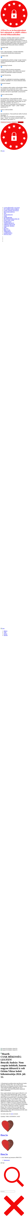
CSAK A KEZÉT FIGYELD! (11, 210)
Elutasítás (14, 122)
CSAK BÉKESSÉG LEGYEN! (12, 207)
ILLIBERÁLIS (7, 221)
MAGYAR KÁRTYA (9, 212)
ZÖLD (5, 634)
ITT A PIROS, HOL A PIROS (11, 209)
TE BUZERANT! (8, 214)
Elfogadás (20, 122)
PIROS (5, 631)
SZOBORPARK (8, 217)
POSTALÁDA (7, 234)
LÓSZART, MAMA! (9, 226)
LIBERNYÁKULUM (9, 224)
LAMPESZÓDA (8, 233)
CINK (5, 216)
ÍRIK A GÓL (7, 230)
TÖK (5, 632)
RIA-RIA (6, 228)
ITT (12, 1114)
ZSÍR (5, 227)
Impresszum (7, 1160)
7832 (5, 213)
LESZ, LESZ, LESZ (9, 220)
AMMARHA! (7, 231)
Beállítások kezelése (6, 122)
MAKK (6, 635)
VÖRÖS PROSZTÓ (9, 223)
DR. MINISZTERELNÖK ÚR (11, 219)
